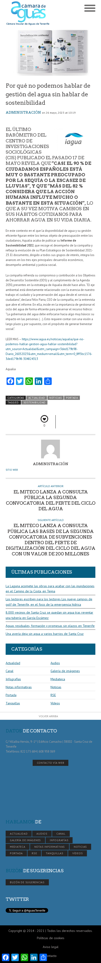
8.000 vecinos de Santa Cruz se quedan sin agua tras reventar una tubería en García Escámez (49, 615)
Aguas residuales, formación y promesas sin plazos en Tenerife (50, 626)
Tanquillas (13, 703)
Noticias (55, 397)
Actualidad (36, 397)
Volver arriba (48, 716)
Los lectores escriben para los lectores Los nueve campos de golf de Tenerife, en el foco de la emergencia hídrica (49, 601)
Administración (23, 112)
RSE (53, 695)
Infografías (13, 679)
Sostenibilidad (34, 402)
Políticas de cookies (50, 938)
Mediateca (57, 679)
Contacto (50, 956)
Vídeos (55, 703)
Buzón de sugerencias (27, 882)
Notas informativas (19, 687)
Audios (55, 663)
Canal (9, 671)
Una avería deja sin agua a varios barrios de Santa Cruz (45, 634)
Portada (72, 397)
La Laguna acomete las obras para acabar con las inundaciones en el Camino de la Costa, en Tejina (50, 588)
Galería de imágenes (65, 671)
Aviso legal (50, 947)
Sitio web (12, 469)
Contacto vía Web (50, 762)
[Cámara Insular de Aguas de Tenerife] (28, 13)
